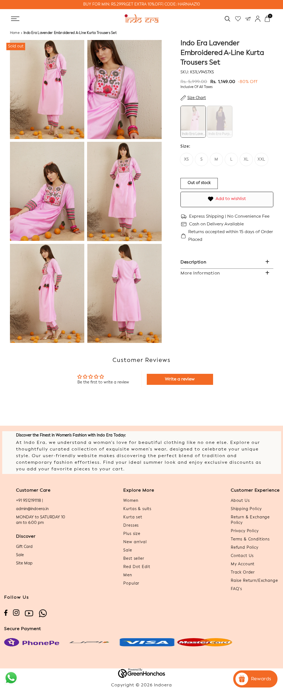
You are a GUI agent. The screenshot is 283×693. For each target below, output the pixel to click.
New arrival (134, 542)
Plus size (131, 534)
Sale (20, 555)
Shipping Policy (246, 509)
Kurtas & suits (137, 509)
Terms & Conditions (250, 539)
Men (127, 575)
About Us (240, 501)
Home (15, 33)
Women (130, 501)
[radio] (193, 122)
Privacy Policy (245, 531)
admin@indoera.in (32, 509)
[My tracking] (248, 18)
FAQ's (236, 589)
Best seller (133, 559)
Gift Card (24, 547)
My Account (243, 564)
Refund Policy (244, 548)
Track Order (243, 572)
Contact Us (242, 556)
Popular (131, 583)
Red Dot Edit (136, 567)
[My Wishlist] (238, 18)
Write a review (180, 379)
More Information (200, 273)
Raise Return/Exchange (254, 581)
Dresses (131, 525)
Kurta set (132, 517)
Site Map (24, 563)
